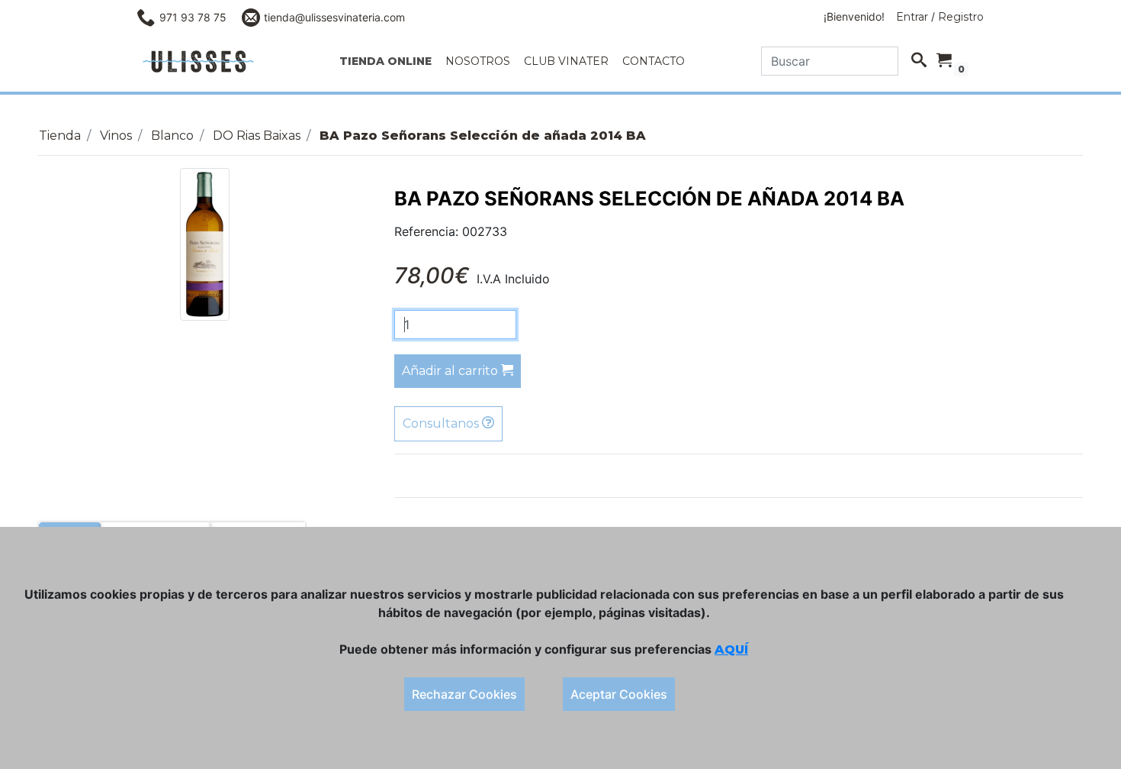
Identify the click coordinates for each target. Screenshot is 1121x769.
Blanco (172, 135)
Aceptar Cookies (618, 694)
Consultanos (442, 423)
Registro (961, 17)
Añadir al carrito (451, 370)
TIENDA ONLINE (385, 61)
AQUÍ (731, 649)
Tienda (60, 135)
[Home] (198, 61)
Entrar (912, 17)
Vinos (116, 135)
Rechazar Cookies (464, 694)
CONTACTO (653, 61)
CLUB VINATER (566, 61)
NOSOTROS (477, 61)
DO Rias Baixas (256, 135)
